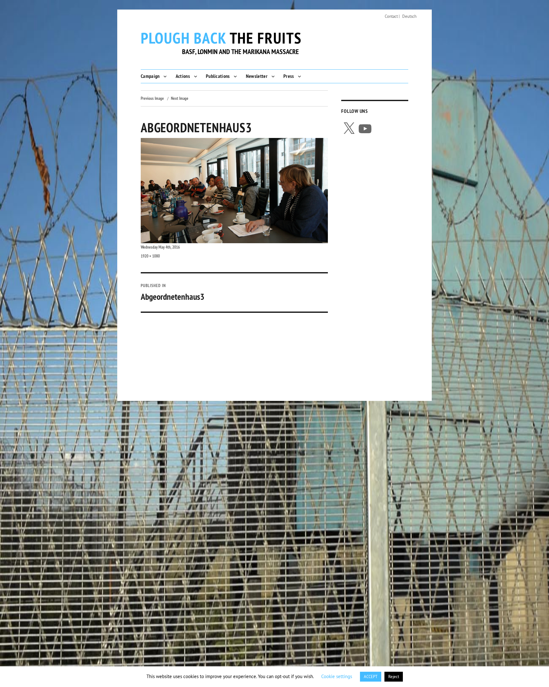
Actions (183, 76)
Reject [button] (393, 676)
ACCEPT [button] (370, 676)
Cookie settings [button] (336, 676)
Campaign (150, 76)
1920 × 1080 (150, 256)
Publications (218, 76)
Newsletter (257, 76)
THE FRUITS (221, 38)
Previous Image (152, 98)
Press (288, 76)
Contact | (392, 16)
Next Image (179, 98)
